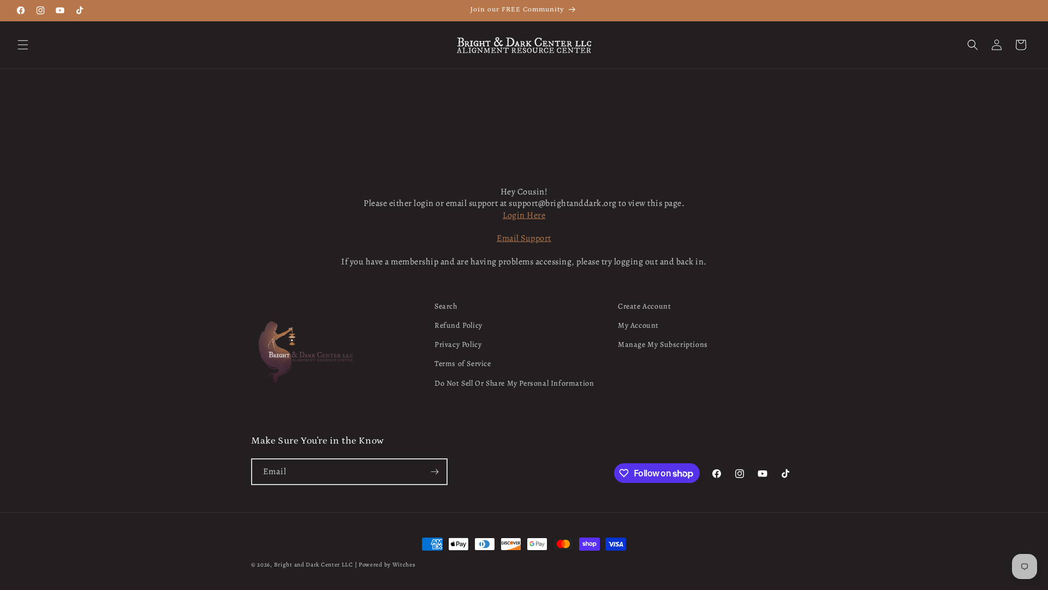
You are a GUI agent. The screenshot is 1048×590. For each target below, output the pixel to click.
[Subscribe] (434, 471)
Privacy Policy (457, 344)
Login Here (524, 215)
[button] (23, 45)
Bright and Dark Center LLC (313, 564)
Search (445, 306)
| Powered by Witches (385, 564)
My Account (638, 325)
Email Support (524, 238)
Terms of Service (462, 363)
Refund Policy (458, 325)
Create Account (644, 306)
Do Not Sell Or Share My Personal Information (514, 383)
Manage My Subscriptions (663, 344)
